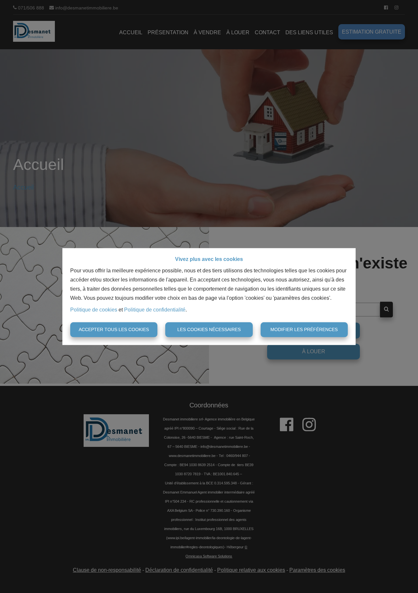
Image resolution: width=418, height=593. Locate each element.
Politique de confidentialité (154, 309)
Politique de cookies (93, 309)
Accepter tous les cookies (114, 329)
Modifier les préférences (304, 329)
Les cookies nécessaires (209, 329)
